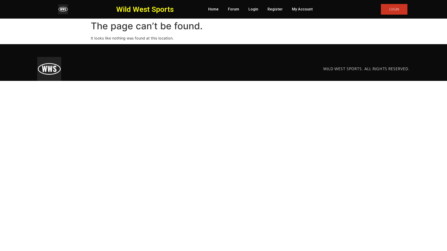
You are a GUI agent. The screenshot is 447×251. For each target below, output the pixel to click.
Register (275, 9)
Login (253, 9)
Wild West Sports (145, 9)
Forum (233, 9)
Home (213, 9)
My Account (302, 9)
